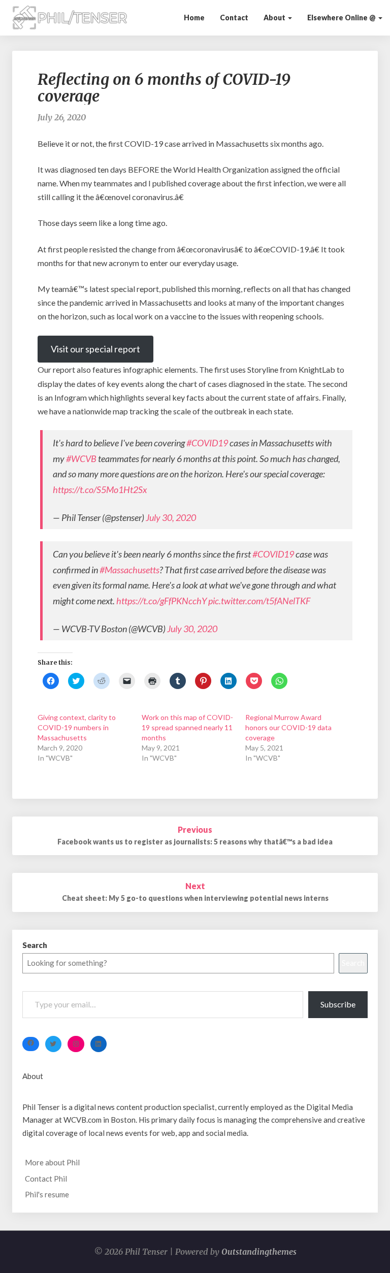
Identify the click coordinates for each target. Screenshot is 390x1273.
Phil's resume (47, 1194)
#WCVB (81, 458)
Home (194, 17)
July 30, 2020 (171, 517)
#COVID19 (207, 442)
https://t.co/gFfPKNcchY (161, 600)
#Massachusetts (129, 569)
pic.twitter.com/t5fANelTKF (259, 600)
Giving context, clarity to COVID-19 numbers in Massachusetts (77, 727)
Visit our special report (95, 348)
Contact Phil (46, 1178)
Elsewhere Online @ (342, 17)
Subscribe (337, 1004)
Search (34, 945)
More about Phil (52, 1162)
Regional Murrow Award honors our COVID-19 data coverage (288, 727)
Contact (234, 17)
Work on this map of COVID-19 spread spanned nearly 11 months (187, 727)
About (275, 17)
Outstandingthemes (259, 1252)
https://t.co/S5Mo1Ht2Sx (100, 489)
